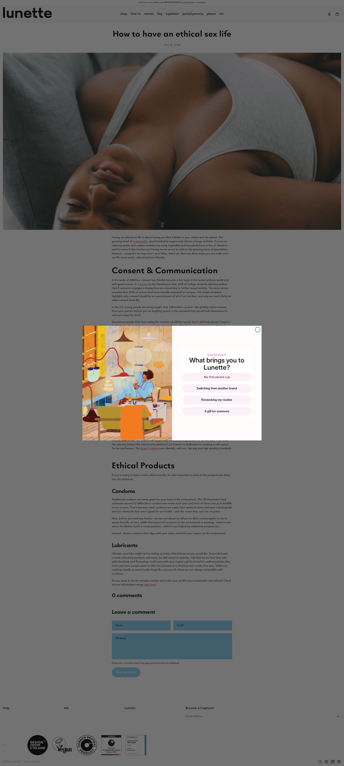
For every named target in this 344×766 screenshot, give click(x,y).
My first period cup (217, 377)
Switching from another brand (217, 388)
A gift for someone (216, 411)
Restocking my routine (216, 399)
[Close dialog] (257, 329)
